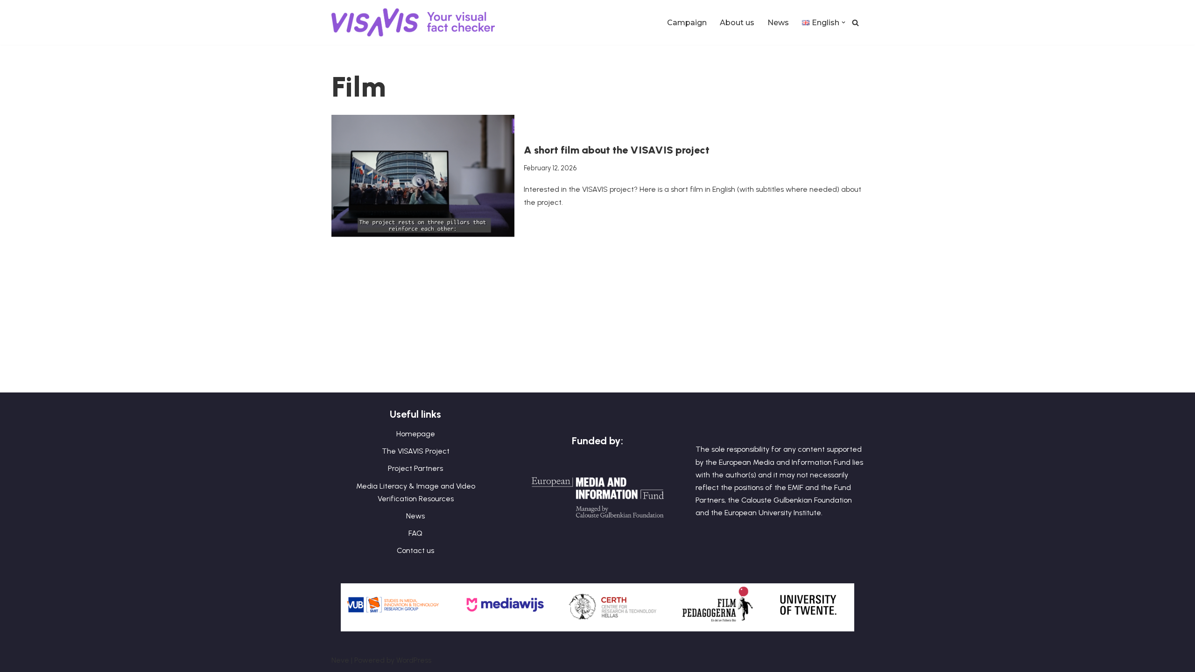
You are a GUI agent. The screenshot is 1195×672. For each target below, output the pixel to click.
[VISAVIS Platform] (415, 22)
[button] (843, 22)
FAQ (415, 533)
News (778, 22)
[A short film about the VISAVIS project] (422, 176)
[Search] (855, 22)
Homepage (415, 433)
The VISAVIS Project (416, 451)
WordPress (413, 660)
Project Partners (415, 468)
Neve (340, 660)
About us (737, 22)
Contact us (415, 550)
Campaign (687, 22)
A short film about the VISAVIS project (617, 150)
